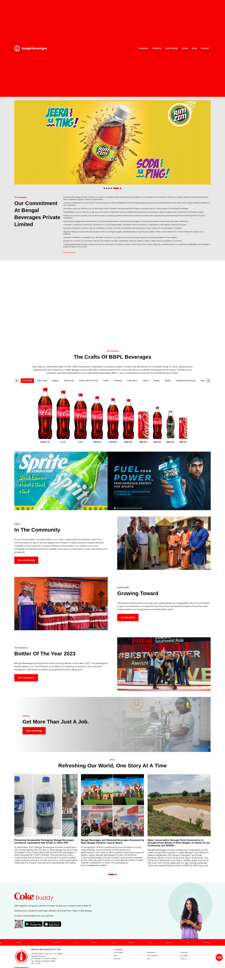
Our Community (152, 955)
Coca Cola (27, 380)
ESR (115, 955)
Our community (26, 560)
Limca (146, 380)
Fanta (106, 380)
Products (156, 48)
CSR (148, 959)
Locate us (183, 959)
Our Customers (26, 677)
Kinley (156, 380)
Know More (69, 252)
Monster (118, 380)
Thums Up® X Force (88, 380)
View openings (34, 730)
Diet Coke (42, 380)
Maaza (55, 380)
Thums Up (69, 380)
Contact (205, 48)
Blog (194, 48)
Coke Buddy (171, 48)
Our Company (118, 952)
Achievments (151, 952)
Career (185, 48)
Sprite (168, 380)
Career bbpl (184, 952)
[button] (106, 188)
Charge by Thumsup (185, 380)
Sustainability (128, 617)
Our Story (117, 959)
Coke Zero (132, 380)
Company (143, 48)
